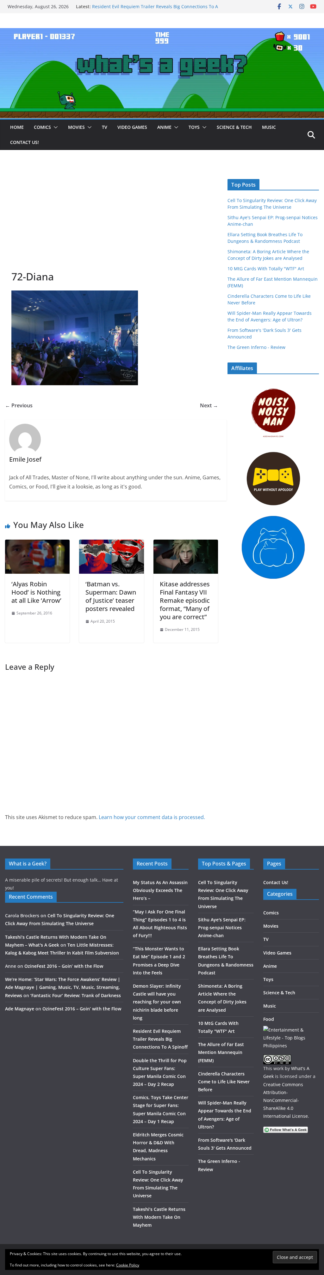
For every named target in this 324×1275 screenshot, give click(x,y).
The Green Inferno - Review (256, 347)
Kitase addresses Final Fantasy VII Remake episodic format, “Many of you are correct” (185, 600)
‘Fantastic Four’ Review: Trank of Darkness (75, 995)
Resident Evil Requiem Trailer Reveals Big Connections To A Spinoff (160, 1039)
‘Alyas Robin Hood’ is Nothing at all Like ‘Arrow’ (36, 592)
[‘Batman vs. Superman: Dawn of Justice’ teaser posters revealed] (111, 544)
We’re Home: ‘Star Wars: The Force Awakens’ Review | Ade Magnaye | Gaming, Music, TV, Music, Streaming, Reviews (62, 987)
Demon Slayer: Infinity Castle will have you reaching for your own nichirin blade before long (150, 9)
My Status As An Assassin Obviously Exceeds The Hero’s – (160, 890)
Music (269, 127)
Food (268, 1019)
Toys (194, 127)
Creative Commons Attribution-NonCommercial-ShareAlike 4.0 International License (285, 1100)
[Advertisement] (111, 222)
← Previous (19, 405)
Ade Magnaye (19, 1009)
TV (104, 127)
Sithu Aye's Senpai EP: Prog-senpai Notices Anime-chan (222, 927)
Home (17, 127)
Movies (76, 127)
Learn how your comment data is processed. (152, 817)
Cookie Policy (127, 1265)
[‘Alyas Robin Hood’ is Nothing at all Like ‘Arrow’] (37, 544)
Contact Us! (24, 142)
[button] (54, 127)
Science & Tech (234, 127)
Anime (164, 127)
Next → (209, 405)
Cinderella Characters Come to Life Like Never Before (224, 1081)
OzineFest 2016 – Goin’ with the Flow (63, 966)
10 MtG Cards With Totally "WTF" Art (265, 269)
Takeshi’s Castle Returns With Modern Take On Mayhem (159, 1217)
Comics (42, 127)
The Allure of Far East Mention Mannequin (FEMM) (221, 1052)
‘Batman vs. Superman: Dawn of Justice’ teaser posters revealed (110, 596)
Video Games (132, 127)
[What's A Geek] (162, 32)
